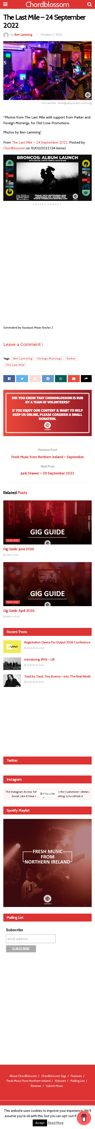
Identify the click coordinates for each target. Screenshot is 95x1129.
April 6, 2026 (12, 616)
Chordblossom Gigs (53, 1076)
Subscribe (14, 930)
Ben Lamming (23, 34)
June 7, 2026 (12, 554)
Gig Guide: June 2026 (18, 549)
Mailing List (77, 1081)
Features (13, 540)
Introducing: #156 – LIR (39, 659)
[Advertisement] (47, 721)
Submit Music (54, 1086)
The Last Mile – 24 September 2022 (40, 142)
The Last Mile (15, 364)
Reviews (36, 1086)
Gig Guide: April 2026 (18, 611)
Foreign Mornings (50, 358)
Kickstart (60, 1081)
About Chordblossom (23, 1076)
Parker (71, 358)
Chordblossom (47, 4)
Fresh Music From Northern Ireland (29, 1081)
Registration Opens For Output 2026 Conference (57, 642)
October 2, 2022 (51, 34)
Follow (49, 793)
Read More (56, 1123)
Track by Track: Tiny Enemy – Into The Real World (57, 676)
